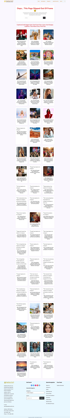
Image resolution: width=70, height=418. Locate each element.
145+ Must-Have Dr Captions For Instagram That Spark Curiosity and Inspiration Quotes (35, 282)
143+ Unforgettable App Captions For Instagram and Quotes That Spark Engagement (21, 252)
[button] (65, 1)
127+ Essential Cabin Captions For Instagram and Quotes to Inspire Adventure (48, 83)
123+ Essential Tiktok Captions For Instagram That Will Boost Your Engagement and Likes (48, 282)
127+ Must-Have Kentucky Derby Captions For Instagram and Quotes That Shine (48, 267)
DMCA (47, 389)
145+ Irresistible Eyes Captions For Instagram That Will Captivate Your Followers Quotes (48, 336)
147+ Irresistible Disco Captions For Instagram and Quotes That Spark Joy (21, 295)
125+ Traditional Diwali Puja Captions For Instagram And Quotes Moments (35, 191)
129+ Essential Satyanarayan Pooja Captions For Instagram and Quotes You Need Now (21, 63)
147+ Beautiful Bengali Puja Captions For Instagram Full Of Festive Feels (35, 172)
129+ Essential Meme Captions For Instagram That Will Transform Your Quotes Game (21, 355)
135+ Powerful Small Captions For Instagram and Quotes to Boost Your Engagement (48, 367)
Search (27, 395)
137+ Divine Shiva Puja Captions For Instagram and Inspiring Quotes (35, 202)
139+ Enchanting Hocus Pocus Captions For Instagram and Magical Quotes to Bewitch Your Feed (21, 43)
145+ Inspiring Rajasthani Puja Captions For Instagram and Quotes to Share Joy (48, 206)
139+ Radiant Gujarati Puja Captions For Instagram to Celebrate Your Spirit (48, 217)
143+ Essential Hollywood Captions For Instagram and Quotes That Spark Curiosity (35, 294)
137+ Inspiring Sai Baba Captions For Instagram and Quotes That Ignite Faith (48, 63)
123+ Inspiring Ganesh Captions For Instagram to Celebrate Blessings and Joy (22, 179)
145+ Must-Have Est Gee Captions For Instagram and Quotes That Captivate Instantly (35, 160)
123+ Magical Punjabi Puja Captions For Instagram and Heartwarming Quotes (35, 235)
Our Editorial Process (50, 403)
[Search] (44, 18)
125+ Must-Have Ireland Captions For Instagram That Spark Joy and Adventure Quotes (35, 316)
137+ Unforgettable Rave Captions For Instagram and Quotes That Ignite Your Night (35, 83)
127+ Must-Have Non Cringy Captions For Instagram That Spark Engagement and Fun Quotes (48, 236)
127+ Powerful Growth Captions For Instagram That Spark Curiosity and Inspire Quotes (21, 83)
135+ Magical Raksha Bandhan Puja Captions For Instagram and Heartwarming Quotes (48, 191)
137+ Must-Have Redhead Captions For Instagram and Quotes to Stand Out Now (48, 102)
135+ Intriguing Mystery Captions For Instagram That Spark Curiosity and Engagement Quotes (35, 249)
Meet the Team (49, 401)
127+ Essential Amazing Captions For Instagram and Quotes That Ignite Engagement (21, 121)
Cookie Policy (48, 399)
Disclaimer (48, 397)
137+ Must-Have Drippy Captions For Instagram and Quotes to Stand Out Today (35, 355)
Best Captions (43, 1)
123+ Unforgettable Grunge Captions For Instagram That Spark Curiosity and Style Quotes (21, 267)
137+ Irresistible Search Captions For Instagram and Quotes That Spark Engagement (48, 316)
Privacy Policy (48, 393)
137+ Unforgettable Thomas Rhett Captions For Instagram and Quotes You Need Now (22, 102)
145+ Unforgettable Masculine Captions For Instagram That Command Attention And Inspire (35, 264)
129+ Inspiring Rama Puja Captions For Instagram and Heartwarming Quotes (21, 204)
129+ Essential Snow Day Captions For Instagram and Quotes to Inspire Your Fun (48, 297)
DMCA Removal (49, 391)
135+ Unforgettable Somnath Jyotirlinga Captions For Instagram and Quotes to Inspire (35, 43)
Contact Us (48, 387)
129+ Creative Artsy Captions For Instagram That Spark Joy (48, 140)
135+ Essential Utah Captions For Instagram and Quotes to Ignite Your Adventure (35, 141)
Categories (48, 1)
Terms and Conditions (50, 395)
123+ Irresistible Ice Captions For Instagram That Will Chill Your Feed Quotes (35, 367)
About (61, 1)
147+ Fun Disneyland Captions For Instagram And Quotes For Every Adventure (35, 328)
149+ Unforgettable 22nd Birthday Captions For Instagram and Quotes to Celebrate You (21, 309)
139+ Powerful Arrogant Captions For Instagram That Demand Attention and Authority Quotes (21, 279)
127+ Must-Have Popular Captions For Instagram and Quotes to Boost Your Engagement (21, 160)
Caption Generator (55, 1)
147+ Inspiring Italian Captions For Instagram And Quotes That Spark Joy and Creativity (21, 336)
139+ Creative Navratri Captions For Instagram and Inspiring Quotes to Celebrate (48, 160)
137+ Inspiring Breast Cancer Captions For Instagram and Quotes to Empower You (21, 218)
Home (39, 1)
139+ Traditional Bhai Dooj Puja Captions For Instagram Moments (35, 225)
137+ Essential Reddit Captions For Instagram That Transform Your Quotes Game (35, 102)
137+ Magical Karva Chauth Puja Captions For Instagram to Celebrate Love (48, 179)
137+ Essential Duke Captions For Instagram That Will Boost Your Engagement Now (35, 63)
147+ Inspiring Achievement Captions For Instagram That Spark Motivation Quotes (48, 43)
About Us (48, 385)
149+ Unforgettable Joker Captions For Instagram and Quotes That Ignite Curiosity (48, 355)
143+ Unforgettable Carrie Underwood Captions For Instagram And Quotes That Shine (35, 121)
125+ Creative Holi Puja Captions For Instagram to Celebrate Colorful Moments (22, 191)
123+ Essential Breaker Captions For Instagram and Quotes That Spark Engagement (21, 375)
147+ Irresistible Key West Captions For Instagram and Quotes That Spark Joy (48, 248)
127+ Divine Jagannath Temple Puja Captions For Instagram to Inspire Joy (21, 235)
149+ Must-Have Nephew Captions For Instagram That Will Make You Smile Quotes (21, 133)
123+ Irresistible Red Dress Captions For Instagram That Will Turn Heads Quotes (48, 121)
